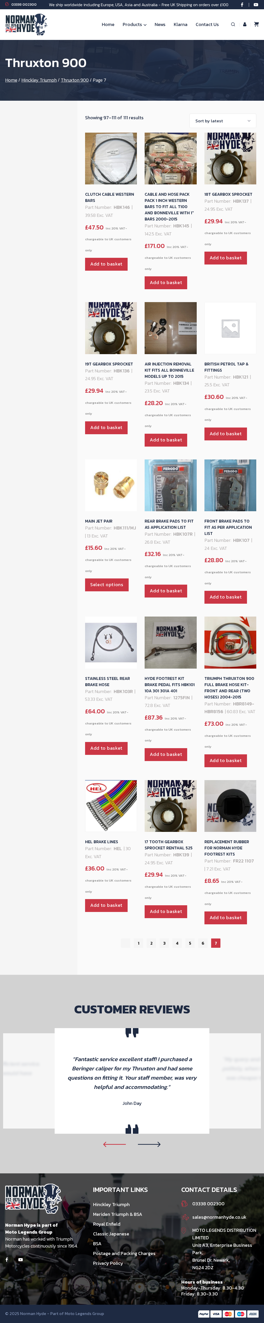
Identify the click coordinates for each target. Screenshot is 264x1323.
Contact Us (207, 24)
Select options (106, 584)
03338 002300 (24, 4)
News (160, 24)
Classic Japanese (111, 1233)
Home (108, 24)
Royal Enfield (106, 1223)
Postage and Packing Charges (124, 1253)
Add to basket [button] (106, 263)
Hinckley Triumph (39, 79)
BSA (97, 1243)
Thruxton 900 (75, 79)
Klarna (180, 24)
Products (132, 24)
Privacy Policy (108, 1263)
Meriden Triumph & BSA (117, 1214)
